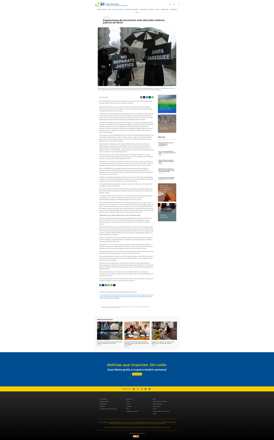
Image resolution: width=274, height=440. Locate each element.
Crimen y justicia (104, 296)
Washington (116, 298)
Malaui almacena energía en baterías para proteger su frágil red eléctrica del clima (166, 170)
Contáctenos (103, 404)
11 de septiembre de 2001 (106, 295)
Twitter (128, 404)
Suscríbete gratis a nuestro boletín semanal (137, 369)
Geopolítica (125, 296)
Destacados (111, 296)
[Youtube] (145, 389)
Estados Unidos (118, 296)
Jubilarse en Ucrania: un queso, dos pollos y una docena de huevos (163, 342)
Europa (154, 408)
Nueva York (137, 296)
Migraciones (173, 9)
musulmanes (131, 296)
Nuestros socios (104, 401)
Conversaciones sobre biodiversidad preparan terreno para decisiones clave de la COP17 (136, 343)
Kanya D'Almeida (103, 97)
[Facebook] (134, 389)
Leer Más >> (161, 146)
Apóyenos (102, 406)
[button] (179, 4)
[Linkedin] (149, 389)
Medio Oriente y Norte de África (161, 411)
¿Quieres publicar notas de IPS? (108, 408)
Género (157, 9)
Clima (109, 9)
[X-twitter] (137, 389)
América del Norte (116, 295)
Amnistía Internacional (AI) (128, 295)
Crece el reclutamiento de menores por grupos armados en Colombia (109, 342)
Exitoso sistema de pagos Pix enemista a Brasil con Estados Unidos (166, 161)
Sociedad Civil (148, 296)
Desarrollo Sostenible (132, 9)
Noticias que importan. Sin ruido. (137, 365)
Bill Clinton (137, 295)
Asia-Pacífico (156, 406)
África (154, 399)
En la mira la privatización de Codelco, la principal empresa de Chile (167, 153)
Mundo (154, 413)
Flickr (127, 408)
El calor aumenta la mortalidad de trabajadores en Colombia (166, 178)
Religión (143, 296)
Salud (137, 12)
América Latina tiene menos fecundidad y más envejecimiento (165, 144)
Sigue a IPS (129, 399)
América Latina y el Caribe (160, 401)
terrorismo (102, 298)
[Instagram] (141, 389)
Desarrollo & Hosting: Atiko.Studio (137, 433)
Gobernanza (164, 9)
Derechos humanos (118, 9)
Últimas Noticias (101, 9)
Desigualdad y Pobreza (147, 9)
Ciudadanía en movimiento (146, 295)
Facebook (128, 406)
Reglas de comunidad (132, 411)
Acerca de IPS (103, 399)
